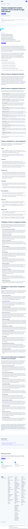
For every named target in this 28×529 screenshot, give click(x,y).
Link (8, 493)
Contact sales (8, 458)
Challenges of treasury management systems (7, 38)
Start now (3, 458)
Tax (8, 501)
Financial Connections (10, 489)
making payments (20, 155)
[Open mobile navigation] (26, 1)
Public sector (16, 502)
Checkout (9, 483)
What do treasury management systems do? (7, 35)
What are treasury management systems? (6, 34)
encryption (20, 122)
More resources (3, 3)
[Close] (26, 525)
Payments (8, 3)
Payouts (9, 497)
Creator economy (17, 492)
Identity (9, 490)
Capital (9, 482)
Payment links (9, 495)
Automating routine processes (7, 302)
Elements (9, 488)
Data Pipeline (9, 487)
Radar (8, 498)
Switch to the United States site (13, 527)
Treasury (9, 503)
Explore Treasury (3, 468)
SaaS (15, 490)
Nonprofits (16, 500)
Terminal (9, 502)
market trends (19, 332)
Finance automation (17, 484)
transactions (17, 125)
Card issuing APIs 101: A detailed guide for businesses (9, 442)
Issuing (9, 492)
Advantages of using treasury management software (8, 39)
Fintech (15, 493)
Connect (9, 485)
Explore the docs (17, 466)
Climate (9, 484)
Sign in (22, 504)
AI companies (16, 491)
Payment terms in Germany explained (7, 443)
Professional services (17, 501)
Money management (17, 488)
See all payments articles (4, 440)
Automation (4, 270)
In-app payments (17, 486)
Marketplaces (16, 487)
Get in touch (3, 13)
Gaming (16, 494)
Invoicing (9, 491)
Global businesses (17, 485)
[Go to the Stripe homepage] (2, 476)
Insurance (16, 497)
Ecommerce (16, 482)
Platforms (16, 489)
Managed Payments (10, 494)
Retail (15, 503)
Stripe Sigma (9, 500)
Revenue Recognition (10, 499)
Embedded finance (17, 483)
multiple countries (20, 114)
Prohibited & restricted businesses (22, 486)
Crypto (9, 486)
